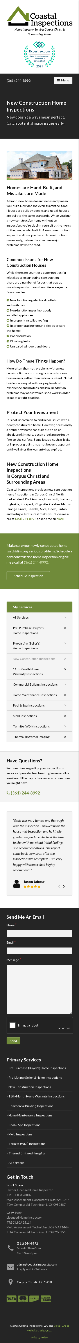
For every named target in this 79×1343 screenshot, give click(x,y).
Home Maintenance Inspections (35, 695)
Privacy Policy (39, 1337)
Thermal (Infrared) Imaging (31, 737)
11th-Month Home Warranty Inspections (28, 671)
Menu (66, 80)
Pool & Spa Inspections (29, 705)
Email (10, 942)
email (60, 519)
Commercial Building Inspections (35, 684)
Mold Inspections (25, 716)
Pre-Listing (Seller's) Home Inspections (26, 645)
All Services (21, 617)
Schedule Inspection (28, 576)
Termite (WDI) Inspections (31, 726)
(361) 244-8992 (19, 80)
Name (10, 925)
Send (13, 1041)
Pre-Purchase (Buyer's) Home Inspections (29, 630)
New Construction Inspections (34, 658)
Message (13, 960)
